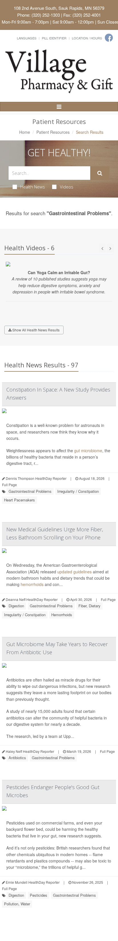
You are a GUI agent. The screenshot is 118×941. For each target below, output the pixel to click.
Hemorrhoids (61, 614)
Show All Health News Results (35, 329)
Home (24, 132)
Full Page (9, 484)
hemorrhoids (32, 584)
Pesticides (38, 895)
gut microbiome (88, 450)
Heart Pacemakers (19, 500)
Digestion (16, 605)
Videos (66, 187)
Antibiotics (17, 757)
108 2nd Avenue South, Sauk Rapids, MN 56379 (59, 8)
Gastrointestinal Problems (30, 491)
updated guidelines (74, 571)
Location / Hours (87, 38)
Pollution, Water (17, 903)
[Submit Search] (99, 173)
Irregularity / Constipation (78, 491)
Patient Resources (53, 132)
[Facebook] (109, 38)
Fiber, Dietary (89, 605)
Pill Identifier (54, 38)
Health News (32, 187)
